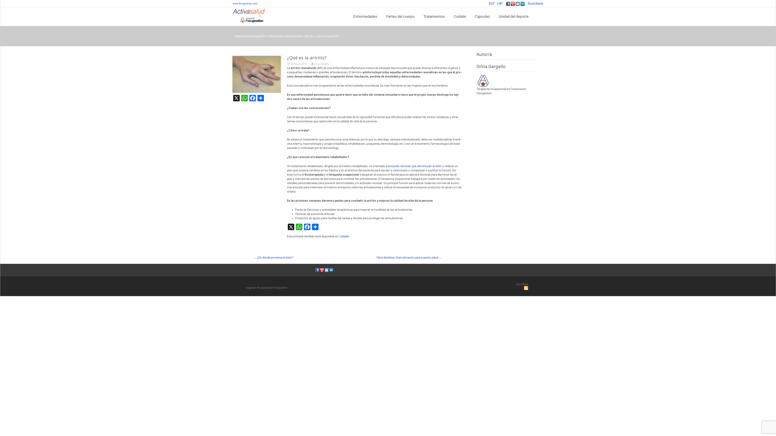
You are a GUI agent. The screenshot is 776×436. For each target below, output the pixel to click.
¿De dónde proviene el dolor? (273, 257)
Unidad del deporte (514, 16)
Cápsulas (482, 16)
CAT (500, 3)
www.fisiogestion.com (245, 3)
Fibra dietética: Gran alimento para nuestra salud (409, 257)
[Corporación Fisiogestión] (245, 15)
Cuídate (460, 16)
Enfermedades (365, 16)
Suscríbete (535, 3)
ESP (492, 3)
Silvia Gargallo (321, 64)
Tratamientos (434, 16)
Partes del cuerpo (400, 16)
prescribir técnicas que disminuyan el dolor (415, 166)
